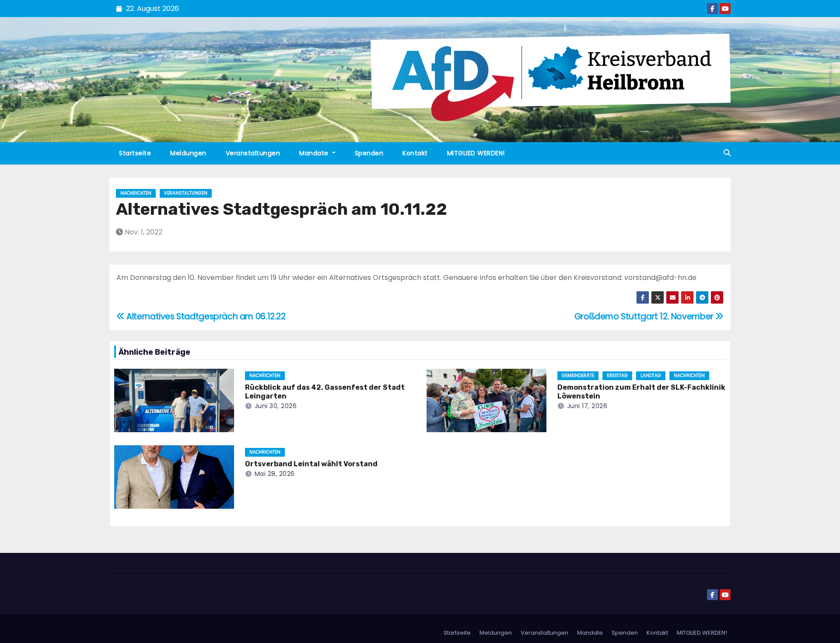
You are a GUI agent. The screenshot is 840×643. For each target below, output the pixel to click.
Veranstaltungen (253, 153)
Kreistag (617, 375)
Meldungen (188, 153)
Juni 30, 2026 (276, 406)
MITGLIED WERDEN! (476, 153)
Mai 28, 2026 (275, 473)
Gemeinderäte (578, 375)
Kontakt (415, 153)
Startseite (135, 153)
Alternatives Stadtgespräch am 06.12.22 (205, 316)
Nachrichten (135, 193)
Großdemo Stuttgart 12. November (645, 316)
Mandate (314, 153)
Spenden (369, 153)
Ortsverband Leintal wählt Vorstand (311, 464)
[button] (727, 153)
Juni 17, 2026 (587, 406)
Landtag (650, 375)
